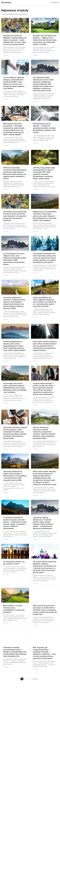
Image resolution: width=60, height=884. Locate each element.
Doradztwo (6, 2)
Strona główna (54, 2)
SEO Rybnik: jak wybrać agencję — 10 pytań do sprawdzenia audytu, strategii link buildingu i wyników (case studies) (44, 128)
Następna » (35, 679)
